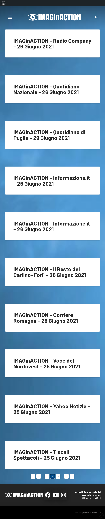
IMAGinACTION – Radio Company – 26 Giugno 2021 (52, 43)
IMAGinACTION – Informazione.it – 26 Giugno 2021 (51, 180)
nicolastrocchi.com (93, 512)
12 (66, 476)
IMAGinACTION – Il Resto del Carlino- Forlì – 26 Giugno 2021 (49, 272)
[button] (10, 17)
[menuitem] (3, 3)
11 (58, 476)
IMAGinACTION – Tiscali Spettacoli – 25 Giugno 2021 (46, 455)
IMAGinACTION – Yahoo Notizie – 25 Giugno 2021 (51, 409)
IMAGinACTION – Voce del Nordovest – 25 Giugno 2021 (46, 363)
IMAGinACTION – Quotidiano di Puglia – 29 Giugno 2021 (49, 135)
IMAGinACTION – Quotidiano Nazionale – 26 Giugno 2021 (46, 89)
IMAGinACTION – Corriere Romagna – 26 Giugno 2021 (45, 318)
